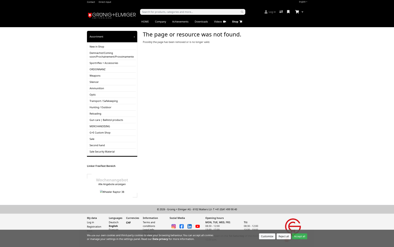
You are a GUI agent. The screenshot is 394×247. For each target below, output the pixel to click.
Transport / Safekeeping (104, 101)
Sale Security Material (102, 151)
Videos (218, 21)
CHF (128, 222)
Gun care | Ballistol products (106, 120)
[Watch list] (288, 12)
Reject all (284, 236)
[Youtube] (197, 226)
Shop (235, 21)
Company (160, 21)
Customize (267, 236)
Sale (92, 139)
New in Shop (97, 46)
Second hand (97, 145)
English (302, 1)
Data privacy (160, 239)
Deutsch (114, 222)
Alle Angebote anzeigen (112, 184)
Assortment (96, 36)
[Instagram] (173, 226)
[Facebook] (181, 226)
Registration (94, 226)
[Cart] (296, 12)
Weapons (95, 75)
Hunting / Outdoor (100, 107)
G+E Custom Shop (100, 132)
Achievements (180, 21)
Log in (90, 222)
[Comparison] (281, 12)
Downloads (201, 21)
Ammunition (97, 88)
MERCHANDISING (100, 126)
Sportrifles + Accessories (104, 63)
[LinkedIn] (189, 226)
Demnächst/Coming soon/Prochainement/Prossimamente (112, 54)
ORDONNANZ (97, 69)
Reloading (95, 113)
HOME (145, 21)
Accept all (299, 236)
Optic (93, 94)
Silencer (94, 82)
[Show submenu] (134, 36)
